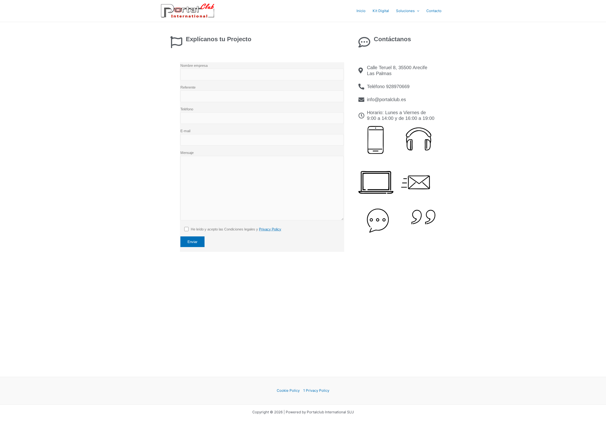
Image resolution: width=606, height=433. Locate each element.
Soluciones (405, 11)
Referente (188, 87)
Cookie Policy (288, 390)
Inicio (360, 11)
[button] (417, 10)
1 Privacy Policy (316, 390)
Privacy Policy (270, 229)
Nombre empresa (194, 65)
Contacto (433, 11)
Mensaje (187, 153)
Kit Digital (381, 11)
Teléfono (186, 109)
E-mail (185, 131)
